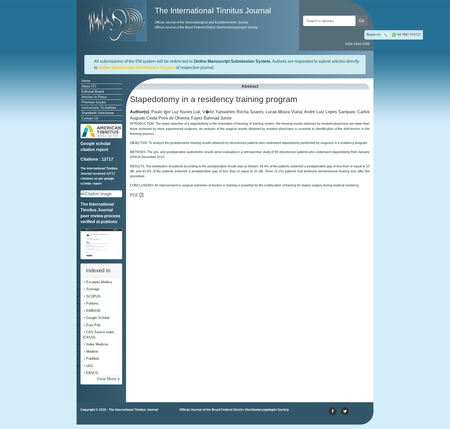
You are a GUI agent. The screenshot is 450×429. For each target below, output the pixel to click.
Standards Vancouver (98, 113)
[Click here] (101, 194)
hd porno (160, 419)
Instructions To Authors (99, 108)
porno (85, 419)
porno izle (101, 419)
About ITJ (89, 86)
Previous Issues (94, 102)
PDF (134, 195)
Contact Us (90, 118)
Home (86, 81)
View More (107, 379)
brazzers (131, 419)
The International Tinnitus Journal (133, 410)
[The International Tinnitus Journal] (113, 20)
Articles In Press (94, 97)
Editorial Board (93, 91)
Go (361, 20)
